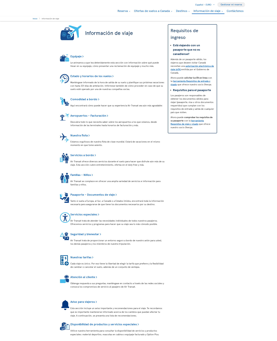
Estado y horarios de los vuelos (91, 76)
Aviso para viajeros (82, 302)
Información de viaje (206, 11)
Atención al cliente (82, 277)
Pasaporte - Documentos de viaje (92, 194)
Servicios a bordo (82, 155)
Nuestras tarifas (80, 257)
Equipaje (76, 56)
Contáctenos (235, 11)
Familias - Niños (80, 175)
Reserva (122, 10)
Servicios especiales (83, 214)
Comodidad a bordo (83, 99)
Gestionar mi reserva (231, 4)
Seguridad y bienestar (84, 234)
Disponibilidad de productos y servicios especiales (103, 324)
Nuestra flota (79, 135)
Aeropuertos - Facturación (88, 115)
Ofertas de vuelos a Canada (151, 10)
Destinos (181, 10)
